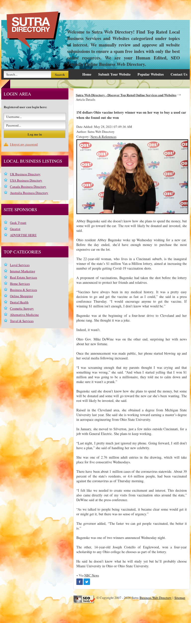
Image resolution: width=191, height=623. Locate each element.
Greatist (15, 229)
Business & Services (23, 290)
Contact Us (179, 74)
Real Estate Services (23, 277)
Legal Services (20, 265)
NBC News (91, 575)
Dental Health (19, 302)
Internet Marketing (22, 271)
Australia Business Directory (29, 193)
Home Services (20, 283)
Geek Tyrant (18, 222)
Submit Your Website (114, 74)
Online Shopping (21, 296)
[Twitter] (87, 581)
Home (86, 74)
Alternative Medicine (24, 314)
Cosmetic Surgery (22, 308)
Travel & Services (22, 321)
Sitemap (179, 597)
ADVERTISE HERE (23, 235)
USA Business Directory (26, 180)
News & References (103, 136)
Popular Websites (151, 74)
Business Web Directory (156, 597)
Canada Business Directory (28, 186)
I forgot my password (24, 144)
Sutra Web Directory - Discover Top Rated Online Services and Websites (126, 95)
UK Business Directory (25, 174)
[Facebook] (79, 581)
